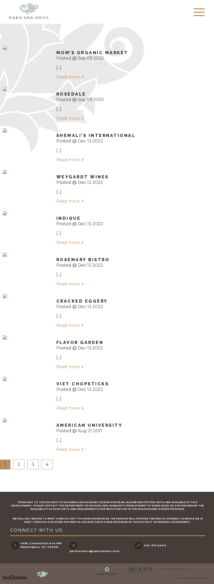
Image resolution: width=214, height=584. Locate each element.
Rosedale (71, 94)
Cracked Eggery (82, 301)
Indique (68, 218)
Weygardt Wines (82, 176)
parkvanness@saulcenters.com (95, 551)
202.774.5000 (155, 545)
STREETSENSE (199, 578)
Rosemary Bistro (83, 259)
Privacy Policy (138, 572)
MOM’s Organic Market (92, 52)
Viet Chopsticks (82, 383)
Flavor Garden (80, 342)
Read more (68, 77)
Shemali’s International (96, 135)
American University (89, 425)
